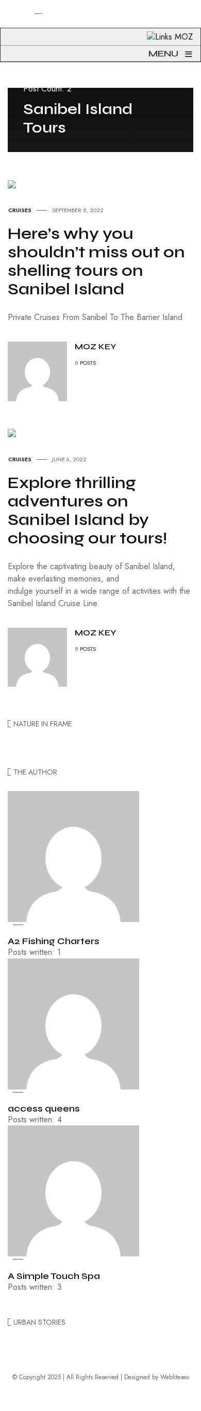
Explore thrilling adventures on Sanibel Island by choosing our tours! (87, 510)
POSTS (88, 363)
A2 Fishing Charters (53, 941)
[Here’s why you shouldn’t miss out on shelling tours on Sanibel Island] (12, 183)
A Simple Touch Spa (54, 1276)
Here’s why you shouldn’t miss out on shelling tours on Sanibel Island (96, 261)
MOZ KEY (95, 346)
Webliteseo (174, 1377)
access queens (44, 1108)
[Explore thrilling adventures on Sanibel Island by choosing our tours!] (12, 432)
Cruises (19, 210)
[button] (7, 28)
